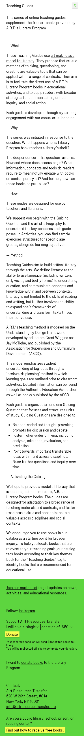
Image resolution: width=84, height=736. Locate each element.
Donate (12, 634)
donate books (32, 662)
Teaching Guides (19, 5)
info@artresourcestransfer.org (31, 706)
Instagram (27, 610)
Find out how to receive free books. (35, 730)
